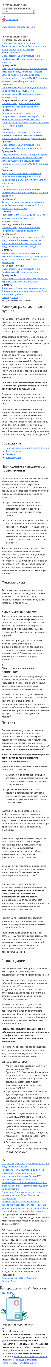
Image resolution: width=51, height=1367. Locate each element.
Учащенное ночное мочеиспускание (20, 256)
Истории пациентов (27, 59)
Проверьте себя (10, 1169)
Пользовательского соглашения (30, 1356)
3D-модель (7, 49)
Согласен (7, 1362)
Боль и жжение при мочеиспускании (20, 253)
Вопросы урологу (37, 46)
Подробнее (30, 1362)
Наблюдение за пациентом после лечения (27, 447)
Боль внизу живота (11, 291)
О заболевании (9, 55)
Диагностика (24, 55)
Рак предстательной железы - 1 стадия (21, 237)
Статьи (15, 297)
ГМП (4, 1163)
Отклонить (18, 1362)
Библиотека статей (11, 46)
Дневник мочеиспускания (15, 122)
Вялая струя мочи (29, 179)
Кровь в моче (9, 288)
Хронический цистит (27, 192)
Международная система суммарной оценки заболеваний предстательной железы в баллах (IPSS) (24, 71)
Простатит (20, 1163)
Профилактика (9, 59)
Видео (16, 49)
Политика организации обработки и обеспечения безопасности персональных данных (24, 1204)
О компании (8, 1192)
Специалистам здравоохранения (18, 26)
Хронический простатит (29, 148)
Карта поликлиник (20, 1211)
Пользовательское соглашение (26, 1208)
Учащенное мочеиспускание (31, 288)
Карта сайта (37, 1211)
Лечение (35, 55)
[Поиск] (34, 12)
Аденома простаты (35, 1163)
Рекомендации (13, 457)
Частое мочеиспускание (14, 87)
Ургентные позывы (31, 291)
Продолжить (6, 1292)
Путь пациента (15, 125)
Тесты (24, 46)
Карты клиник (27, 49)
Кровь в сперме (15, 259)
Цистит (10, 1163)
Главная (5, 297)
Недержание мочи (36, 138)
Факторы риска (13, 451)
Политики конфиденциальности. (21, 1359)
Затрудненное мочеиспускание (18, 173)
